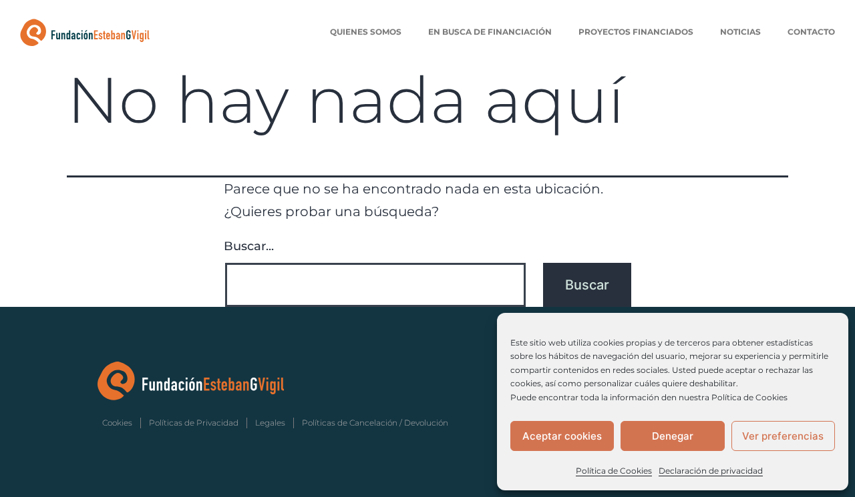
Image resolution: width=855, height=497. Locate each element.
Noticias (740, 32)
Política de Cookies (614, 471)
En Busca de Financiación (490, 32)
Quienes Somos (365, 32)
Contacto (811, 32)
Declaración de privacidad (711, 471)
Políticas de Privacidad (193, 423)
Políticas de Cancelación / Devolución (375, 423)
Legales (270, 423)
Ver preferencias (783, 436)
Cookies (117, 423)
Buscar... (249, 246)
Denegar (672, 436)
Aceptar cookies (562, 436)
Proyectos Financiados (635, 32)
